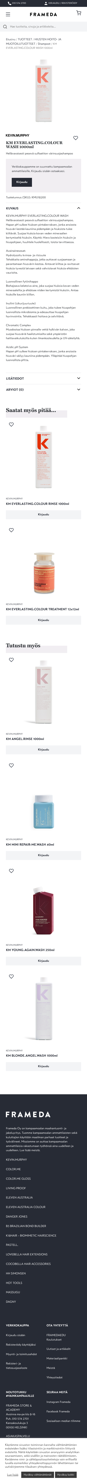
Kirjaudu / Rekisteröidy (62, 3)
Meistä (51, 1368)
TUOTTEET (25, 39)
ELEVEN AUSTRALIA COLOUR (25, 1207)
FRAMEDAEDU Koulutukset (56, 1338)
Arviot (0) (15, 390)
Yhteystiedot (55, 1377)
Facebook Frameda (58, 1411)
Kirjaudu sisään (15, 1335)
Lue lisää (12, 1475)
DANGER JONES (16, 1217)
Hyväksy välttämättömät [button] (37, 1474)
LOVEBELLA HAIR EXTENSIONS (26, 1254)
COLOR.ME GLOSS (18, 1179)
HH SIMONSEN (16, 1273)
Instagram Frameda (58, 1402)
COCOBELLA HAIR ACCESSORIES (28, 1264)
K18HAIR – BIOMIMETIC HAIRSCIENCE (31, 1236)
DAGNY (11, 1302)
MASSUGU (13, 1292)
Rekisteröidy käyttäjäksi (21, 1345)
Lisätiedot (15, 378)
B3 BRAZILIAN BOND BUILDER (26, 1226)
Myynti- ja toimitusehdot (21, 1354)
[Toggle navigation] (8, 14)
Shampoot (44, 44)
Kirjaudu (22, 182)
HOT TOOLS (14, 1283)
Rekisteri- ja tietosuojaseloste (16, 1366)
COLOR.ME (13, 1169)
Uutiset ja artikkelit (58, 1349)
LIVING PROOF (16, 1188)
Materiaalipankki (57, 1358)
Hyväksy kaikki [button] (65, 1474)
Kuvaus (12, 208)
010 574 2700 (19, 3)
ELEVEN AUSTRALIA (19, 1198)
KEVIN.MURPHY (17, 1160)
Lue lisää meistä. (30, 1150)
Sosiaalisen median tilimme (63, 1421)
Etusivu (10, 39)
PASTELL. (12, 1245)
